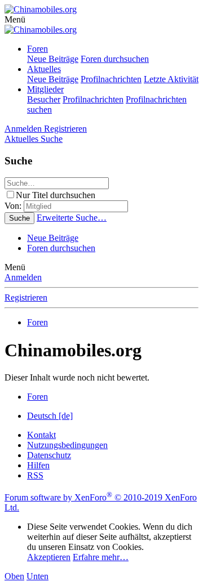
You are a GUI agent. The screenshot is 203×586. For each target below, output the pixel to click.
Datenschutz (49, 455)
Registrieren (26, 297)
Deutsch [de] (50, 416)
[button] (15, 19)
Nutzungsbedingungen (67, 445)
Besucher (43, 99)
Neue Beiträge (52, 59)
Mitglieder (45, 89)
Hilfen (38, 465)
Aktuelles (44, 69)
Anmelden (23, 277)
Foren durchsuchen (115, 59)
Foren (37, 48)
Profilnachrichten (111, 79)
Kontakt (41, 435)
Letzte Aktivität (171, 79)
